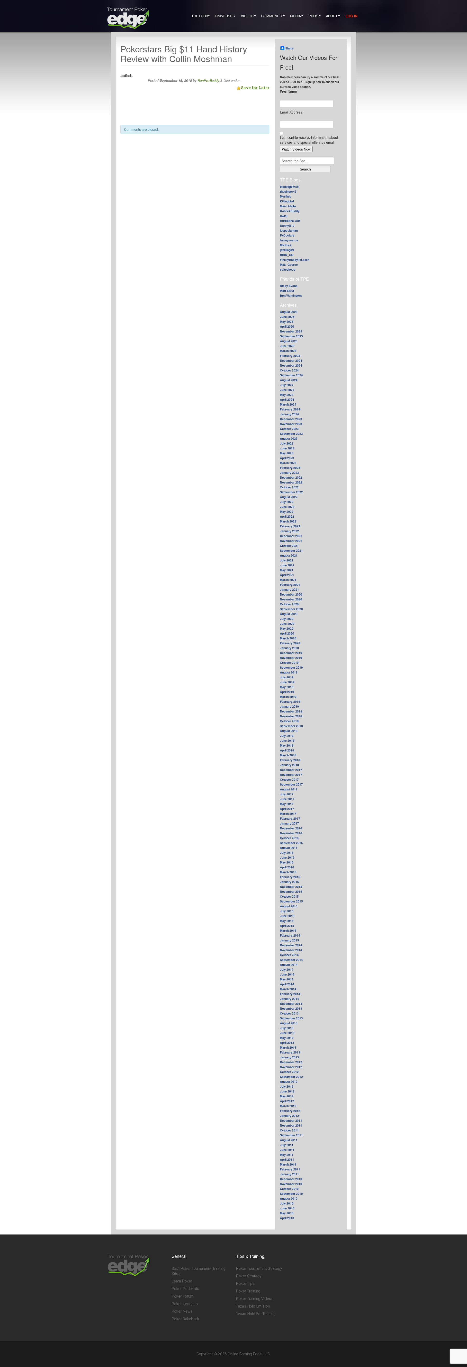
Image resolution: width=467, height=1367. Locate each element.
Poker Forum (182, 1296)
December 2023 (291, 419)
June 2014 (287, 974)
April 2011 (287, 1159)
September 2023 (291, 433)
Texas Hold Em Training (256, 1313)
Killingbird (287, 201)
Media (295, 15)
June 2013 (287, 1033)
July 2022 (286, 502)
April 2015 (287, 925)
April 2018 (287, 750)
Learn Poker (181, 1281)
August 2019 (288, 672)
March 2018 (288, 755)
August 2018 (288, 731)
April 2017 (287, 809)
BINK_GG (286, 255)
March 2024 (288, 404)
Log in (351, 15)
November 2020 (291, 599)
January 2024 (289, 414)
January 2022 (289, 531)
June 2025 (287, 346)
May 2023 (286, 453)
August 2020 (288, 614)
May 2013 (286, 1037)
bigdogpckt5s (289, 186)
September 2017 (291, 784)
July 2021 (286, 560)
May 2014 (286, 979)
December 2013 (291, 1003)
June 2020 (287, 623)
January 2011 (289, 1174)
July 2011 (286, 1145)
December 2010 (291, 1179)
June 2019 (287, 682)
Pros (313, 15)
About (332, 15)
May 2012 (286, 1096)
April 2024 (287, 399)
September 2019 (291, 667)
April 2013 (287, 1042)
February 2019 (290, 701)
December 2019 (291, 653)
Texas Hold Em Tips (253, 1306)
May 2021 (286, 570)
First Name (288, 91)
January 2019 (289, 706)
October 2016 (289, 838)
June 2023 (287, 448)
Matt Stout (287, 290)
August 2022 (288, 497)
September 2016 (291, 843)
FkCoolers (287, 235)
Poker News (182, 1311)
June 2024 (287, 390)
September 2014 (291, 960)
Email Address (291, 112)
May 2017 (286, 804)
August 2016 (288, 847)
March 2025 (288, 351)
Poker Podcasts (185, 1288)
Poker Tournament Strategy (259, 1268)
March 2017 (288, 813)
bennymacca (289, 240)
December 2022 (291, 477)
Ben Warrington (291, 295)
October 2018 (289, 721)
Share (289, 48)
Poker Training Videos (254, 1298)
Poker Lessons (184, 1303)
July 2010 (286, 1203)
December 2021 (291, 536)
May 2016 (286, 862)
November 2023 (291, 424)
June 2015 (287, 916)
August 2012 (288, 1081)
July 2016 (286, 852)
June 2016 (287, 857)
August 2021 (288, 555)
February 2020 (290, 643)
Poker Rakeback (185, 1319)
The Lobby (200, 15)
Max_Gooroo (289, 264)
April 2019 (287, 692)
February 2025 (290, 355)
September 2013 (291, 1018)
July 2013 (286, 1028)
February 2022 (290, 526)
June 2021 (287, 565)
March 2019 (288, 696)
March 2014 (288, 989)
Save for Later (255, 87)
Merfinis (285, 196)
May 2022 (286, 511)
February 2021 (290, 584)
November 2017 (291, 774)
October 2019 (289, 662)
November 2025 (291, 331)
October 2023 (289, 429)
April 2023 (287, 458)
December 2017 (291, 770)
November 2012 (291, 1067)
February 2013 (290, 1052)
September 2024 (291, 375)
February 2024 (290, 409)
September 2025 (291, 336)
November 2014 (291, 950)
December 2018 (291, 711)
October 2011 (289, 1130)
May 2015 (286, 921)
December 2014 (291, 945)
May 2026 (286, 321)
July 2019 (286, 677)
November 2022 (291, 482)
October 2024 (289, 370)
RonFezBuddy (208, 80)
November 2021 (291, 541)
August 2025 (288, 341)
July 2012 (286, 1086)
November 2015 (291, 891)
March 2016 (288, 872)
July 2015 (286, 911)
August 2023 (288, 438)
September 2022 (291, 492)
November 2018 (291, 716)
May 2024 (286, 394)
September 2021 (291, 550)
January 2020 (289, 648)
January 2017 (289, 823)
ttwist (283, 216)
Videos (247, 15)
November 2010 (291, 1184)
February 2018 (290, 760)
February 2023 (290, 467)
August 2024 (288, 380)
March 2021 (288, 580)
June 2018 (287, 740)
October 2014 (289, 955)
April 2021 (287, 575)
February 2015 (290, 935)
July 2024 (286, 385)
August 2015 (288, 906)
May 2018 (286, 745)
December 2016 (291, 828)
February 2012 (290, 1111)
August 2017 (288, 789)
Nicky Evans (288, 286)
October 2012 (289, 1072)
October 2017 (289, 779)
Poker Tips (245, 1283)
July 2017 (286, 794)
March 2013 (288, 1047)
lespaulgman (289, 230)
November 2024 (291, 365)
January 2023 (289, 472)
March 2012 (288, 1106)
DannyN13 (287, 225)
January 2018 (289, 765)
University (225, 15)
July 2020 (286, 619)
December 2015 (291, 886)
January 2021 (289, 589)
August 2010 (288, 1198)
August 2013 (288, 1023)
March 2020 (288, 638)
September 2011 (291, 1135)
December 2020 (291, 594)
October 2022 (289, 487)
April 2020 (287, 633)
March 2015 (288, 930)
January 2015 (289, 940)
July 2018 (286, 735)
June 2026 (287, 316)
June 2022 (287, 506)
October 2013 (289, 1013)
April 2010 (287, 1218)
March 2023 (288, 463)
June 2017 (287, 799)
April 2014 (287, 984)
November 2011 (291, 1125)
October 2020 (289, 604)
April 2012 (287, 1101)
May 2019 (286, 687)
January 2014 (289, 999)
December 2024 (291, 360)
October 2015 (289, 896)
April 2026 (287, 326)
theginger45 (288, 191)
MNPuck (286, 245)
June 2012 (287, 1091)
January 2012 (289, 1115)
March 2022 (288, 521)
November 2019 (291, 657)
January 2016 (289, 882)
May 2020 (286, 628)
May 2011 (286, 1154)
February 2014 (290, 994)
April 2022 (287, 516)
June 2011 (287, 1150)
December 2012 (291, 1062)
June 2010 (287, 1208)
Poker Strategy (248, 1276)
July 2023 (286, 443)
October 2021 (289, 545)
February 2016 (290, 877)
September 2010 (291, 1193)
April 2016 (287, 867)
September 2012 (291, 1076)
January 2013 (289, 1057)
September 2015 (291, 901)
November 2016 (291, 833)
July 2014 (286, 969)
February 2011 (290, 1169)
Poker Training (248, 1291)
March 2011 (288, 1164)
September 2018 (291, 726)
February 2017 (290, 818)
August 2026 (288, 312)
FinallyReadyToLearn (294, 259)
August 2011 (288, 1140)
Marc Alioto (288, 206)
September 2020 (291, 609)
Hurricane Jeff (290, 220)
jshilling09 (287, 250)
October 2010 (289, 1189)
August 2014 (288, 964)
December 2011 (291, 1120)
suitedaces (287, 269)
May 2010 (286, 1213)
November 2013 (291, 1008)
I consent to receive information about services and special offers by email (309, 140)
